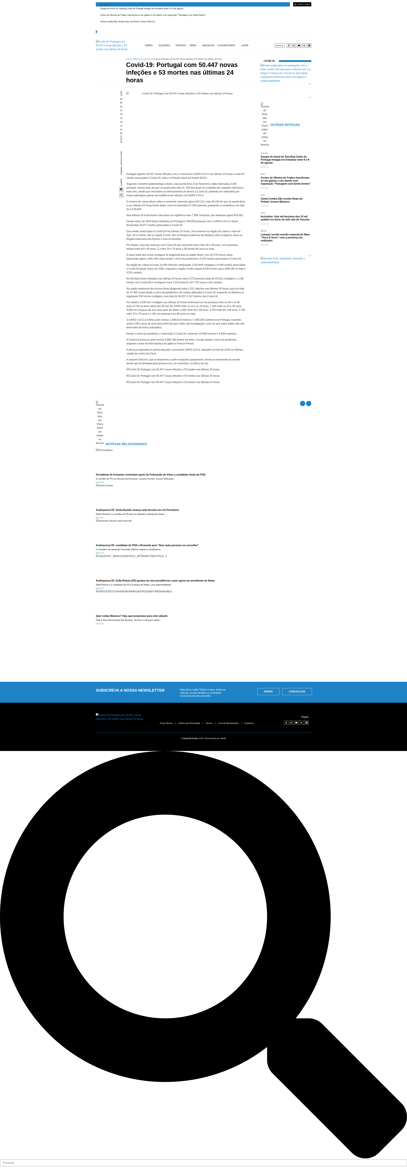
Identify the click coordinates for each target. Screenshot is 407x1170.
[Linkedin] (309, 45)
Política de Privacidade (189, 723)
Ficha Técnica (166, 723)
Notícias (136, 59)
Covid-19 (146, 59)
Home (128, 59)
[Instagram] (294, 45)
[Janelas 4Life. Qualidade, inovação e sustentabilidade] (286, 262)
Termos (209, 723)
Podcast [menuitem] (181, 45)
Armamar (264, 153)
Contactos (249, 723)
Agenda (264, 231)
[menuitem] (152, 45)
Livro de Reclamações (228, 723)
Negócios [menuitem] (208, 45)
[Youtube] (299, 45)
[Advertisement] (203, 655)
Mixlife (223, 738)
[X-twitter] (304, 45)
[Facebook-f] (289, 45)
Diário (263, 174)
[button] (121, 189)
